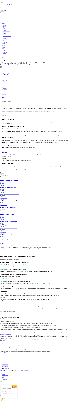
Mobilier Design (4, 26)
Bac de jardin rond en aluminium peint (8, 234)
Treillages (3, 377)
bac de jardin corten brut (4, 133)
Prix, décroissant (21, 173)
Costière (3, 40)
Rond (4, 81)
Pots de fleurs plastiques (5, 375)
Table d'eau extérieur (4, 379)
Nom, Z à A (14, 173)
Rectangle (5, 80)
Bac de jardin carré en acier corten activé (8, 221)
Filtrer (1, 174)
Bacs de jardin (3, 374)
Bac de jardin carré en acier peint (7, 214)
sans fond (37, 248)
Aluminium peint (6, 87)
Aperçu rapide (2, 178)
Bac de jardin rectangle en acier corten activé (9, 194)
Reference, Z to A (30, 173)
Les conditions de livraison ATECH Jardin (7, 384)
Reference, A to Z (26, 173)
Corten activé (5, 88)
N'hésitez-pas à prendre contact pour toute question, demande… (42, 283)
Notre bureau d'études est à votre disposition (8, 250)
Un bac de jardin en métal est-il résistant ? (5, 334)
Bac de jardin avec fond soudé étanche (5, 278)
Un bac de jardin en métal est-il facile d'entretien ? (6, 338)
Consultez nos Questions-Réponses (17, 64)
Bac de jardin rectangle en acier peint (8, 187)
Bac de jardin (3, 23)
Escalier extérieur (4, 45)
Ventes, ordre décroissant (3, 173)
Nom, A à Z (11, 173)
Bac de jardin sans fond (4, 281)
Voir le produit (2, 183)
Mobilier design (4, 376)
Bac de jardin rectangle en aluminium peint (9, 180)
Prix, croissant (17, 173)
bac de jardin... (3, 97)
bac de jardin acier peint (4, 152)
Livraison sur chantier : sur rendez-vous (7, 4)
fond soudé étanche (16, 248)
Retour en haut (2, 243)
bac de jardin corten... (4, 115)
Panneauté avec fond (6, 73)
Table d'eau (3, 43)
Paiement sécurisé (4, 3)
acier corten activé (54, 142)
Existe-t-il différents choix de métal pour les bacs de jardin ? (7, 341)
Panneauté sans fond (4, 94)
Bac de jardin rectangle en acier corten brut (9, 200)
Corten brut (5, 89)
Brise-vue (3, 44)
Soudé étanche (5, 74)
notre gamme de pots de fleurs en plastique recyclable (21, 271)
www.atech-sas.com (25, 370)
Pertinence (8, 173)
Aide (2, 18)
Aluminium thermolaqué (4, 269)
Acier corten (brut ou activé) (4, 266)
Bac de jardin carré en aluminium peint (8, 207)
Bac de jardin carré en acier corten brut (8, 228)
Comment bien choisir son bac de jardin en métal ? (6, 352)
